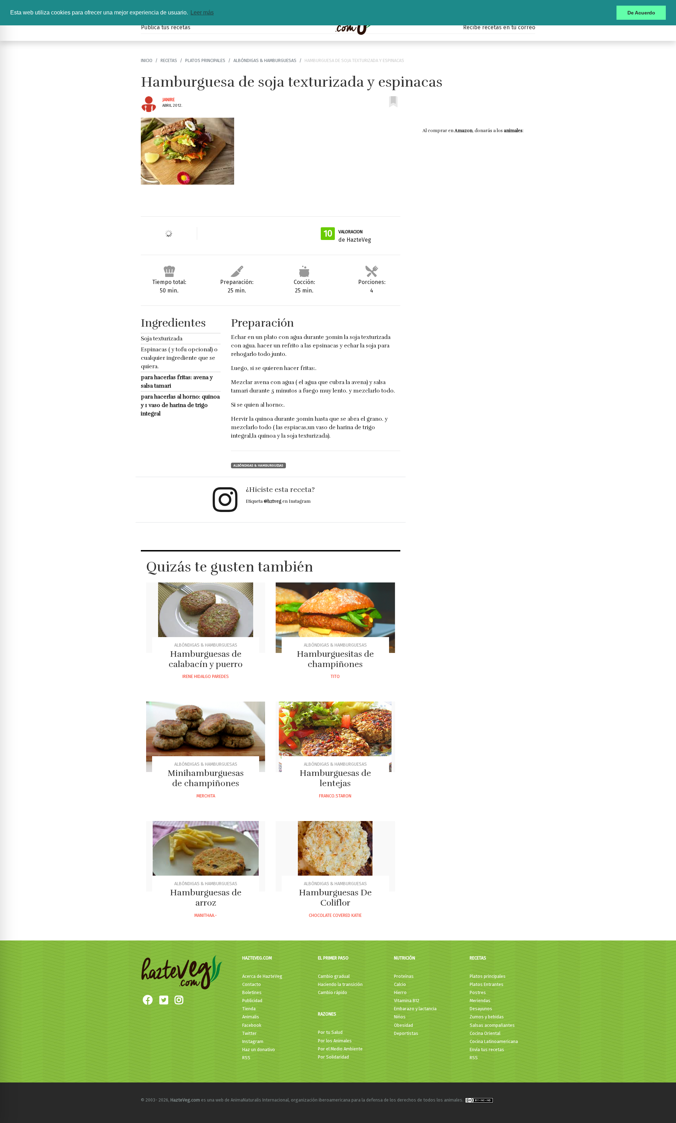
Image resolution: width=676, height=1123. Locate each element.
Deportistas (406, 1033)
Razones (327, 1014)
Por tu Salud (330, 1032)
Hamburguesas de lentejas (335, 778)
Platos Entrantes (486, 984)
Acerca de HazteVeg (262, 976)
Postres (478, 992)
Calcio (400, 984)
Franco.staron (335, 795)
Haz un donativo (258, 1049)
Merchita (205, 795)
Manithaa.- (205, 915)
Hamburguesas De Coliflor (335, 897)
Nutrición (404, 958)
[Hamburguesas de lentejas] (335, 737)
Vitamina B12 (406, 1000)
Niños (400, 1016)
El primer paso (333, 958)
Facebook (251, 1025)
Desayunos (481, 1008)
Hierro (400, 992)
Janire (168, 99)
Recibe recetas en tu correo (499, 27)
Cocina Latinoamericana (494, 1041)
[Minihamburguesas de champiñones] (205, 737)
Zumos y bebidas (487, 1016)
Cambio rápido (332, 992)
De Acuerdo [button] (641, 13)
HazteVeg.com (257, 958)
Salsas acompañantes (492, 1025)
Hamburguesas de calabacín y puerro (206, 659)
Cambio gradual (334, 976)
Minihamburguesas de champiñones (206, 778)
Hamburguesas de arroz (206, 897)
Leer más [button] (202, 13)
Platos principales (205, 60)
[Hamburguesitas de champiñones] (335, 617)
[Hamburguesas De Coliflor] (335, 856)
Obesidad (403, 1025)
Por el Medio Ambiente (340, 1048)
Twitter (249, 1033)
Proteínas (404, 976)
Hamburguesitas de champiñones (335, 659)
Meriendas (480, 1000)
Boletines (252, 992)
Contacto (251, 984)
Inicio (146, 60)
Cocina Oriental (485, 1033)
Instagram (252, 1041)
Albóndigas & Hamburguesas (264, 60)
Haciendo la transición (340, 984)
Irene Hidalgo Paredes (205, 676)
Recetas (169, 60)
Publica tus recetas (165, 27)
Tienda (249, 1008)
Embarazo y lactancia (415, 1008)
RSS (246, 1057)
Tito (335, 676)
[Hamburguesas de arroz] (205, 856)
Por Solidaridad (333, 1057)
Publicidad (252, 1000)
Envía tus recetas (487, 1049)
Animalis (250, 1016)
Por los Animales (335, 1040)
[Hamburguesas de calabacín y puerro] (205, 617)
